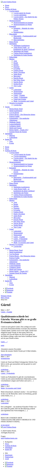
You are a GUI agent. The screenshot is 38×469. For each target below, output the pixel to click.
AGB (7, 459)
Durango (16, 67)
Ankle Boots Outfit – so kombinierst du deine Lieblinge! (24, 48)
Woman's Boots (6, 296)
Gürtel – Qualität (19, 95)
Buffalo (16, 65)
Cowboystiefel (14, 11)
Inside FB (8, 139)
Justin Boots (18, 74)
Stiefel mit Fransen (15, 128)
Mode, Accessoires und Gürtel (24, 101)
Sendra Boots (18, 84)
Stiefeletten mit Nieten (21, 51)
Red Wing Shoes (19, 80)
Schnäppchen (5, 358)
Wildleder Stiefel (14, 122)
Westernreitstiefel (15, 21)
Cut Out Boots (14, 113)
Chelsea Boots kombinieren (23, 53)
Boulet (16, 63)
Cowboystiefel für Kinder (22, 13)
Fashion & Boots (10, 9)
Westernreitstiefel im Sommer (23, 23)
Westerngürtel (18, 91)
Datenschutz (9, 457)
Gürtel (11, 88)
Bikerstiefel (13, 34)
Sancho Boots (18, 82)
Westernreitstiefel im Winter (23, 24)
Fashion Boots (18, 70)
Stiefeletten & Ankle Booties (23, 55)
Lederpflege (13, 137)
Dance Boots (13, 42)
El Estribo (17, 68)
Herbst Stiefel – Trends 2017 (18, 130)
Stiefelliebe (8, 134)
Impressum (8, 455)
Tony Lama (17, 86)
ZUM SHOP (5, 425)
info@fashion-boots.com (9, 438)
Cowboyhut (17, 105)
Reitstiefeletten (18, 32)
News (7, 7)
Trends (7, 107)
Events (11, 143)
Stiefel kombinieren (15, 111)
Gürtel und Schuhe (20, 99)
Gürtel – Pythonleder (20, 97)
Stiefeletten (13, 44)
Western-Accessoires (16, 103)
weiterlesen (4, 369)
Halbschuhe (13, 57)
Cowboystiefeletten (20, 15)
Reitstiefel (12, 26)
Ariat (15, 61)
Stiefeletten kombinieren (22, 45)
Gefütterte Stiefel (15, 126)
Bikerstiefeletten (19, 40)
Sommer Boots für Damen (18, 132)
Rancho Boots (18, 78)
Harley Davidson (19, 72)
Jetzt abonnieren (6, 354)
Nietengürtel (18, 93)
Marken (11, 59)
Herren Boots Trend (16, 109)
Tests (11, 141)
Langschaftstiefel (15, 124)
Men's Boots (5, 298)
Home (7, 5)
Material (12, 135)
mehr (2, 345)
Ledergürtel (17, 90)
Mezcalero (17, 76)
